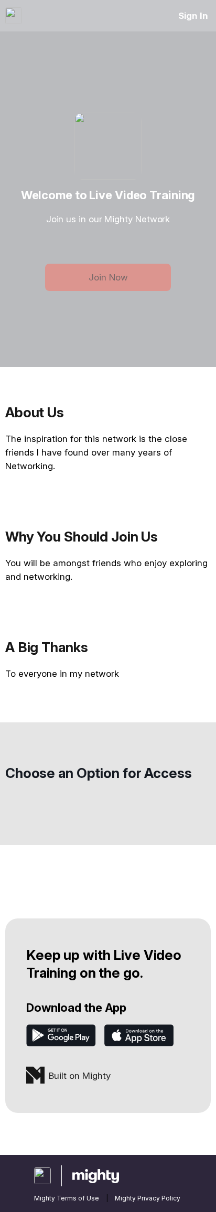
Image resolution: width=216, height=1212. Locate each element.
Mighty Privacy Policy (147, 1198)
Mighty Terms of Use (66, 1198)
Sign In (193, 15)
